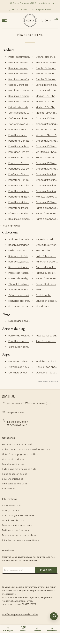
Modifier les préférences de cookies (20, 614)
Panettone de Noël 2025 (14, 483)
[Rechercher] (41, 20)
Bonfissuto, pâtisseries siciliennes (26, 261)
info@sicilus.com (43, 9)
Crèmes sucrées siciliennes (23, 295)
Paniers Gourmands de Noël (17, 444)
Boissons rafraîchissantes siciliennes (28, 256)
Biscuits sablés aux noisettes (24, 68)
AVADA (47, 381)
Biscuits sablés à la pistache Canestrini (30, 73)
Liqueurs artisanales (12, 478)
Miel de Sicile (43, 250)
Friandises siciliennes (13, 464)
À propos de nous (11, 505)
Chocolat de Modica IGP (22, 284)
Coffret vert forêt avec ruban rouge (28, 118)
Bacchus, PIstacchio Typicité (24, 245)
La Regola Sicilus (10, 510)
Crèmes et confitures (13, 459)
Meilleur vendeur (17, 250)
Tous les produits (11, 225)
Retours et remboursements (17, 525)
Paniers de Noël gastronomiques (26, 278)
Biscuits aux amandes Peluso (24, 96)
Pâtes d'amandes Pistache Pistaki (27, 213)
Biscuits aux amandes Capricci (25, 101)
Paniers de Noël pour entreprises (26, 273)
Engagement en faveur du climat (19, 535)
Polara (39, 289)
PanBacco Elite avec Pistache (25, 168)
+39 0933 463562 (20, 9)
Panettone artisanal (47, 261)
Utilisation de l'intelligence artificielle (20, 540)
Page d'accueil (44, 239)
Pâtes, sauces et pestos (14, 473)
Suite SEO (54, 381)
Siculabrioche (43, 295)
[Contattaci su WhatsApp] (54, 616)
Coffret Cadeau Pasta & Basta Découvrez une (26, 449)
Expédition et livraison (13, 520)
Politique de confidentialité (16, 530)
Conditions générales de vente (18, 515)
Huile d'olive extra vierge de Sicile (19, 469)
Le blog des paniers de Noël (24, 321)
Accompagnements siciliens (24, 289)
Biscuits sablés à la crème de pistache (30, 62)
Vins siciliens (43, 306)
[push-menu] (4, 20)
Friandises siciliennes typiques (25, 301)
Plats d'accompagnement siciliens (20, 454)
